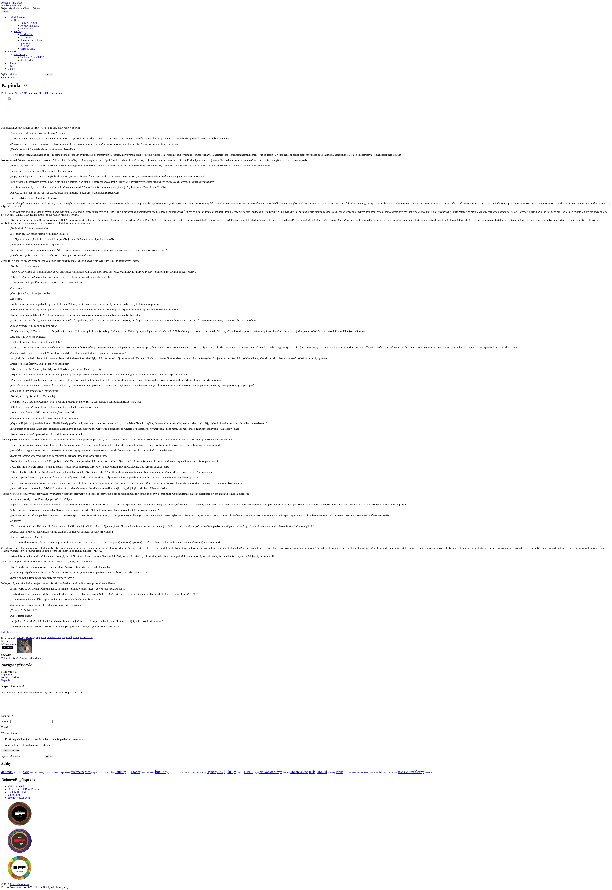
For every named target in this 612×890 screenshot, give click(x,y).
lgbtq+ (36, 637)
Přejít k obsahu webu (11, 2)
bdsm (20, 772)
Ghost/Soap (150, 772)
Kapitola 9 (6, 674)
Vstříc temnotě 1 (16, 786)
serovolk (360, 772)
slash (380, 772)
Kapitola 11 (7, 680)
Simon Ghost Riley (371, 772)
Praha (76, 637)
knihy (203, 772)
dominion (55, 772)
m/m (43, 637)
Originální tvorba (16, 17)
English (94, 772)
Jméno (5, 721)
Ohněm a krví (27, 28)
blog (26, 772)
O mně (11, 68)
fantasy (20, 637)
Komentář (7, 715)
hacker (160, 771)
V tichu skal (26, 34)
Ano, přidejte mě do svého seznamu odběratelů (28, 745)
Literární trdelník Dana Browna (23, 789)
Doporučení (65, 772)
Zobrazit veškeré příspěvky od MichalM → (23, 658)
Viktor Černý (86, 637)
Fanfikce (12, 51)
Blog (10, 66)
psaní (346, 772)
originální (67, 637)
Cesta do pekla (27, 48)
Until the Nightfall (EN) (32, 57)
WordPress (15, 887)
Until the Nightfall (17, 792)
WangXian (428, 772)
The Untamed (393, 772)
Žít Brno (24, 45)
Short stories (26, 60)
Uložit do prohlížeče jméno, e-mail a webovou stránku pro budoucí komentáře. (44, 739)
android (7, 772)
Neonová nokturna (29, 25)
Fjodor (29, 637)
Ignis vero (25, 43)
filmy (129, 772)
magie (256, 772)
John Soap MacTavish (191, 772)
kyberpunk (215, 772)
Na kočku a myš (28, 23)
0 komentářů (56, 93)
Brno (31, 772)
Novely (18, 20)
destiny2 (48, 772)
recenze (352, 772)
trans (401, 772)
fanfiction (102, 772)
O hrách (12, 63)
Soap (385, 772)
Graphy (47, 887)
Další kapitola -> (9, 632)
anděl (15, 772)
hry (168, 772)
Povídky (18, 31)
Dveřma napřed (28, 37)
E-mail (5, 727)
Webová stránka (9, 733)
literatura (240, 772)
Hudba (172, 772)
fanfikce (110, 772)
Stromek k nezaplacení (31, 40)
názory (286, 772)
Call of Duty (20, 54)
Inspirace (179, 772)
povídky (331, 772)
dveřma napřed (81, 772)
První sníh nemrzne (11, 5)
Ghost (143, 772)
